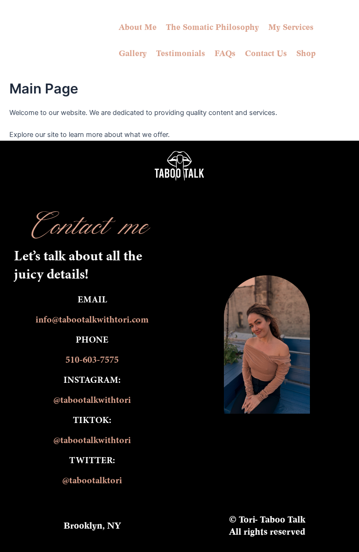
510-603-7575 (92, 360)
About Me (138, 27)
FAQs (225, 53)
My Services (291, 27)
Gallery (133, 53)
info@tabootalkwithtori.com (92, 320)
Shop (306, 53)
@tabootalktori (92, 481)
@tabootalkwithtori (92, 400)
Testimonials (180, 53)
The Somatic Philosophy (212, 27)
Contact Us (266, 53)
